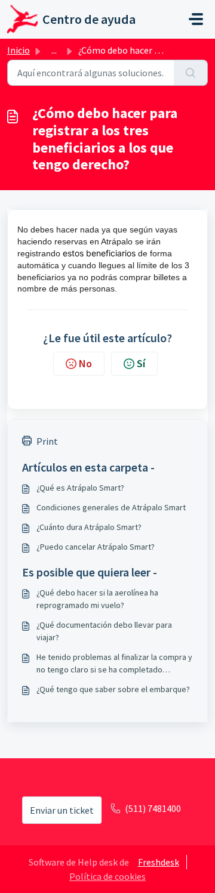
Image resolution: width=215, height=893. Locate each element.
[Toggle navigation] (196, 19)
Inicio (18, 50)
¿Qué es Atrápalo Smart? (80, 487)
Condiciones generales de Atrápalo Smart (111, 507)
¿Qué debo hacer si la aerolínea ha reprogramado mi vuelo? (97, 598)
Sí (141, 363)
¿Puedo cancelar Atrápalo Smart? (95, 546)
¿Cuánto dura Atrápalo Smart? (89, 527)
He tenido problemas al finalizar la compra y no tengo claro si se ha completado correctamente (114, 664)
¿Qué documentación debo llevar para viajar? (104, 631)
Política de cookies (107, 876)
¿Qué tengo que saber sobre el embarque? (113, 689)
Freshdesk (158, 862)
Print (47, 441)
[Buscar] (191, 73)
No (85, 363)
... (54, 50)
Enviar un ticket (62, 810)
